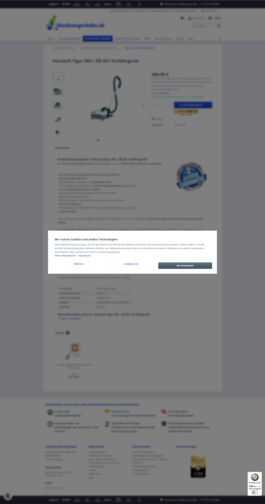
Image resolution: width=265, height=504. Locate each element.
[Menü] (260, 474)
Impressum (84, 255)
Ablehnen (79, 263)
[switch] (255, 492)
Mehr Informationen (65, 255)
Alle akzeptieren (185, 265)
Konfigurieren (131, 263)
